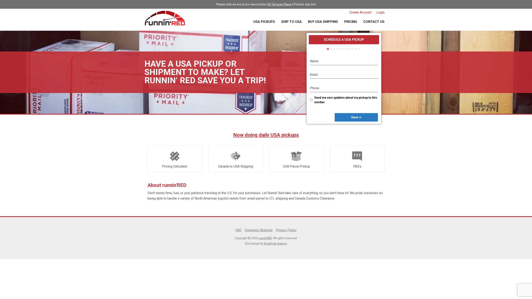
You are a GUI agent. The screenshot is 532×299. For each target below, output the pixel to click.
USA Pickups (264, 22)
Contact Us (373, 22)
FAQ (238, 230)
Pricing (350, 22)
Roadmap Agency (275, 243)
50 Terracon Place (279, 4)
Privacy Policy (286, 230)
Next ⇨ (356, 117)
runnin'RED (265, 238)
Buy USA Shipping (323, 22)
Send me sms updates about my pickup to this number (345, 100)
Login (380, 12)
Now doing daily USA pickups (266, 135)
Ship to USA (291, 22)
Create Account (360, 12)
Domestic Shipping (258, 230)
